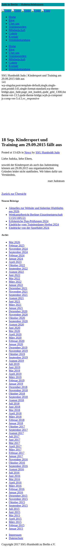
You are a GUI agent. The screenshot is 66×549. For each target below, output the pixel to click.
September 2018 (18, 396)
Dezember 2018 (18, 387)
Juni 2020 (14, 327)
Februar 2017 (16, 452)
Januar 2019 (16, 383)
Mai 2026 (14, 242)
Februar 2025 (16, 245)
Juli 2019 (14, 364)
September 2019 (18, 357)
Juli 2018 (14, 403)
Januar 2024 (16, 258)
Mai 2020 (14, 331)
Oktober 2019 (17, 354)
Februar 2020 (16, 341)
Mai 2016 (14, 479)
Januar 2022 (16, 285)
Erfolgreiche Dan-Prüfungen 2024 (28, 221)
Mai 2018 (14, 410)
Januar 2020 (16, 344)
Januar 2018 (16, 423)
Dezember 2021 (18, 288)
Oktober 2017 (17, 426)
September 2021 (18, 294)
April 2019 (15, 373)
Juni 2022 (14, 275)
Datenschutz (16, 538)
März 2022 (15, 281)
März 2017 (15, 449)
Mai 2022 (14, 278)
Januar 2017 (16, 456)
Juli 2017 (14, 436)
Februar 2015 (16, 525)
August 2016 (16, 469)
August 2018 (16, 400)
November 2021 (18, 291)
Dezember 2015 (18, 495)
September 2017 (18, 429)
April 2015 (15, 518)
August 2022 (16, 271)
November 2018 (18, 390)
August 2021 (16, 298)
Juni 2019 (14, 367)
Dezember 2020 (18, 311)
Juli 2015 (14, 508)
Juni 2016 (14, 475)
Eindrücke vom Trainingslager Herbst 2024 (34, 224)
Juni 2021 (14, 301)
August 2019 (16, 360)
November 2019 (18, 350)
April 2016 (15, 482)
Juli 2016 (14, 472)
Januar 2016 (16, 492)
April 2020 (15, 334)
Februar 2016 (16, 489)
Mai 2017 (14, 443)
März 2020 (15, 337)
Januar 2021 (16, 308)
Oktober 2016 (17, 462)
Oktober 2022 (17, 265)
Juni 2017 (14, 439)
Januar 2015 (16, 528)
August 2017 (16, 433)
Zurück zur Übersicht (13, 193)
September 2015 (18, 505)
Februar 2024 (16, 255)
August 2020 (16, 324)
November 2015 (18, 499)
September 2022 (18, 268)
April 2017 (15, 446)
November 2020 (18, 314)
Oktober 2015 (17, 502)
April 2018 (15, 413)
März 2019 (15, 377)
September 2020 (18, 321)
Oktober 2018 (17, 393)
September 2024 (18, 252)
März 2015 (15, 522)
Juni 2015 (14, 512)
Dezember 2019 (18, 347)
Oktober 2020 (17, 317)
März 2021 (15, 304)
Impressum (15, 534)
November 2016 (18, 459)
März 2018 (15, 416)
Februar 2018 (16, 420)
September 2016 (18, 466)
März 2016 (15, 485)
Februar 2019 (16, 380)
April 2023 (15, 262)
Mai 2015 (14, 515)
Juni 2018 (14, 406)
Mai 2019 (14, 370)
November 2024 (18, 248)
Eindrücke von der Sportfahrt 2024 (29, 227)
